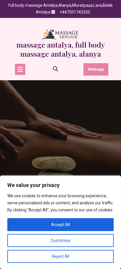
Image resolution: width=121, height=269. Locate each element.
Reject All (60, 256)
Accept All (60, 224)
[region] (60, 222)
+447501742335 (75, 12)
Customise (60, 240)
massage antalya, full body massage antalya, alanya (60, 49)
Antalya (43, 12)
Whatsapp (96, 69)
